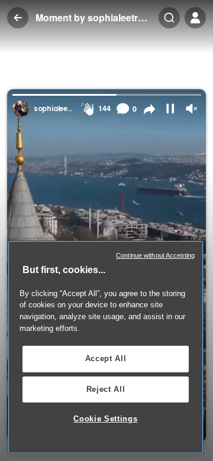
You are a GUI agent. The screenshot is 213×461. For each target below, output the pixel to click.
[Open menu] (195, 17)
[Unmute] (191, 108)
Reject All (105, 389)
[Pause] (170, 108)
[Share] (149, 109)
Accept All (106, 358)
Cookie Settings (105, 418)
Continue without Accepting (155, 255)
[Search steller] (169, 17)
